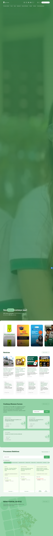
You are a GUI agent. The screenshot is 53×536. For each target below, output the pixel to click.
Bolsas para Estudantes (7, 462)
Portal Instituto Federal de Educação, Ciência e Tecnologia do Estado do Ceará (7, 2)
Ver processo (11, 491)
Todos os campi (46, 501)
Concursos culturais (14, 462)
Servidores (44, 462)
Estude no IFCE (33, 462)
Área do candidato (39, 491)
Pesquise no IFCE (39, 462)
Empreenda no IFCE (21, 462)
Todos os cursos (46, 403)
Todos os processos (46, 451)
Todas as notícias (45, 352)
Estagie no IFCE (28, 462)
